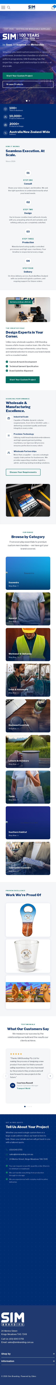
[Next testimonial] (50, 1076)
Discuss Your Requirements (23, 472)
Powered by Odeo (28, 1376)
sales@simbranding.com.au (21, 1154)
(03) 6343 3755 (15, 1150)
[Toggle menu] (3, 7)
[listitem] (28, 573)
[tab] (26, 100)
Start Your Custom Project (23, 380)
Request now (28, 63)
